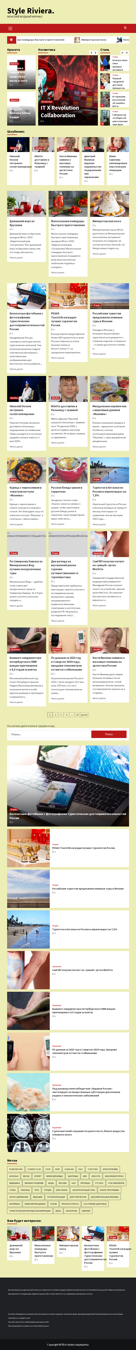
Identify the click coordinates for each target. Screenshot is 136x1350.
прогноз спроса (70, 1204)
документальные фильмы (105, 1197)
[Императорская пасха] (109, 204)
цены (58, 1211)
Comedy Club (34, 1169)
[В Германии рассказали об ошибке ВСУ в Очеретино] (105, 81)
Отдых (14, 305)
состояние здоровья (95, 1204)
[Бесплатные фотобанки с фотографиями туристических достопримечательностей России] (26, 296)
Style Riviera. (30, 11)
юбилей (86, 1211)
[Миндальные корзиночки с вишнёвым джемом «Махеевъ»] (109, 389)
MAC (80, 1169)
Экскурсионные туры (83, 1190)
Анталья (13, 1176)
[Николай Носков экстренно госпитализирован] (18, 144)
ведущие (37, 1197)
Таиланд (25, 1190)
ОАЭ (73, 1183)
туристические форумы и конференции (30, 1211)
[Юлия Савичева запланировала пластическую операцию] (118, 144)
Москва (63, 1183)
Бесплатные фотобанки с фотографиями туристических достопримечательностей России (27, 321)
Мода (51, 1183)
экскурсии (71, 1211)
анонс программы (109, 1190)
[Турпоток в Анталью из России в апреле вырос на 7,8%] (109, 470)
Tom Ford (93, 1169)
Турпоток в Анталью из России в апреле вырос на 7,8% (109, 491)
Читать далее (16, 257)
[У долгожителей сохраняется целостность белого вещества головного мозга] (28, 1133)
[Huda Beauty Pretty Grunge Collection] (68, 90)
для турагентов (78, 1197)
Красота (14, 64)
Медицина (14, 1183)
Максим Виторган (114, 1176)
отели (53, 1204)
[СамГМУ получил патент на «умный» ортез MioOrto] (109, 544)
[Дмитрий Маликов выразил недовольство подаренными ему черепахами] (93, 144)
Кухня (13, 213)
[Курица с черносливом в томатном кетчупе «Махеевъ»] (26, 470)
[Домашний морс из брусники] (26, 204)
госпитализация (56, 1197)
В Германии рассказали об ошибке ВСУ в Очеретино (118, 85)
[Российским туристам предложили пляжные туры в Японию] (109, 296)
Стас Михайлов (116, 1183)
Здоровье (98, 553)
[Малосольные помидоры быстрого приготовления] (68, 204)
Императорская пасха (63, 39)
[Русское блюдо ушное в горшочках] (68, 470)
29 (77, 714)
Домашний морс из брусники (22, 223)
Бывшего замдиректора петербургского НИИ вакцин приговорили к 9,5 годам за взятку (25, 663)
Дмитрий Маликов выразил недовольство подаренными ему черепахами (92, 167)
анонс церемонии (18, 1197)
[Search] (125, 28)
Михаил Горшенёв (34, 1183)
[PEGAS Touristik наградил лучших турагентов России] (68, 296)
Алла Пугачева (110, 1169)
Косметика (47, 102)
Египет (37, 1176)
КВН (85, 1176)
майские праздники (35, 1204)
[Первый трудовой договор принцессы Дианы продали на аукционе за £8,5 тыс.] (105, 63)
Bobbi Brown (16, 1169)
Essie (57, 1169)
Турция (47, 1190)
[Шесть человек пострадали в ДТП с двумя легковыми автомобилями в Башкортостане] (105, 118)
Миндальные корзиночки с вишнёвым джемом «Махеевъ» (109, 410)
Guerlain (69, 1169)
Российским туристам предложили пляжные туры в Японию (108, 317)
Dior (48, 1169)
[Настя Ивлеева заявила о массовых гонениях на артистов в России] (68, 144)
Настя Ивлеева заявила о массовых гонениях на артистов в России (109, 662)
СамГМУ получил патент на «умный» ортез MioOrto (108, 565)
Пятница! (85, 1183)
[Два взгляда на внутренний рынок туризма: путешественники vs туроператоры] (68, 544)
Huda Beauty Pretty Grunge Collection (65, 111)
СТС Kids (99, 1183)
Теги (36, 1190)
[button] (10, 28)
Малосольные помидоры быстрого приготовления (68, 223)
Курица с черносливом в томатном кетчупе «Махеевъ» (25, 491)
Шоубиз (14, 148)
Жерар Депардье (54, 1176)
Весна (26, 1176)
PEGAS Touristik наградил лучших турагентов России (64, 319)
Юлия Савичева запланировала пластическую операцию (118, 163)
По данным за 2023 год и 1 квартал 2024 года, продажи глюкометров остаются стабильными (66, 663)
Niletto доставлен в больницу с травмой (64, 408)
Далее (84, 714)
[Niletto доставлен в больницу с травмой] (43, 144)
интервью (14, 1204)
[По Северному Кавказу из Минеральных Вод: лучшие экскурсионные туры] (26, 544)
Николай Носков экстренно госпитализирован (22, 410)
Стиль (115, 57)
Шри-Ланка (62, 1190)
